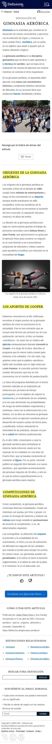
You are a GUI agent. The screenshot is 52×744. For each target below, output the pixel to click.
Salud (16, 11)
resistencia (8, 398)
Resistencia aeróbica (40, 647)
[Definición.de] (12, 4)
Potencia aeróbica (38, 653)
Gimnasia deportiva (15, 653)
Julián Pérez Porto (24, 615)
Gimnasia (10, 647)
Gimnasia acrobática (40, 659)
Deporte (8, 11)
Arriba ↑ (38, 731)
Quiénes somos (7, 731)
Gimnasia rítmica (14, 659)
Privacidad (20, 731)
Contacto (30, 731)
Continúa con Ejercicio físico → (26, 594)
